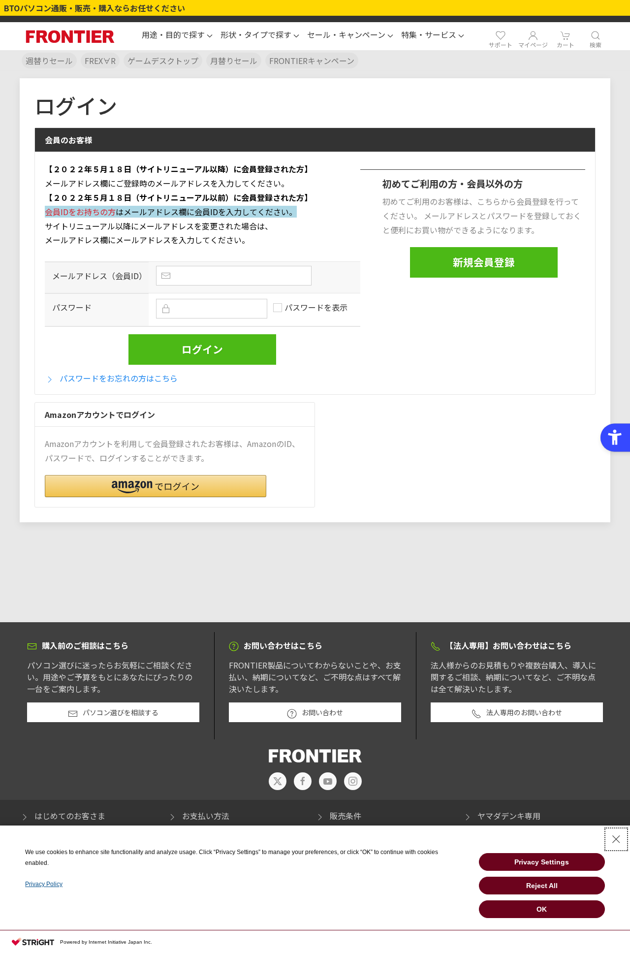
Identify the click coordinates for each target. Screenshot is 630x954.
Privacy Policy (44, 884)
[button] (177, 36)
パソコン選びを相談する (120, 712)
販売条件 (345, 816)
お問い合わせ (322, 712)
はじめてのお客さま (69, 816)
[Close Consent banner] (616, 839)
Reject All (542, 886)
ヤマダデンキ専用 (508, 816)
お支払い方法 (205, 816)
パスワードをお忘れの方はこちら (119, 378)
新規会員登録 (484, 261)
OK (541, 909)
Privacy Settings (541, 862)
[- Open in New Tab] (277, 781)
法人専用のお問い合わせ (524, 712)
